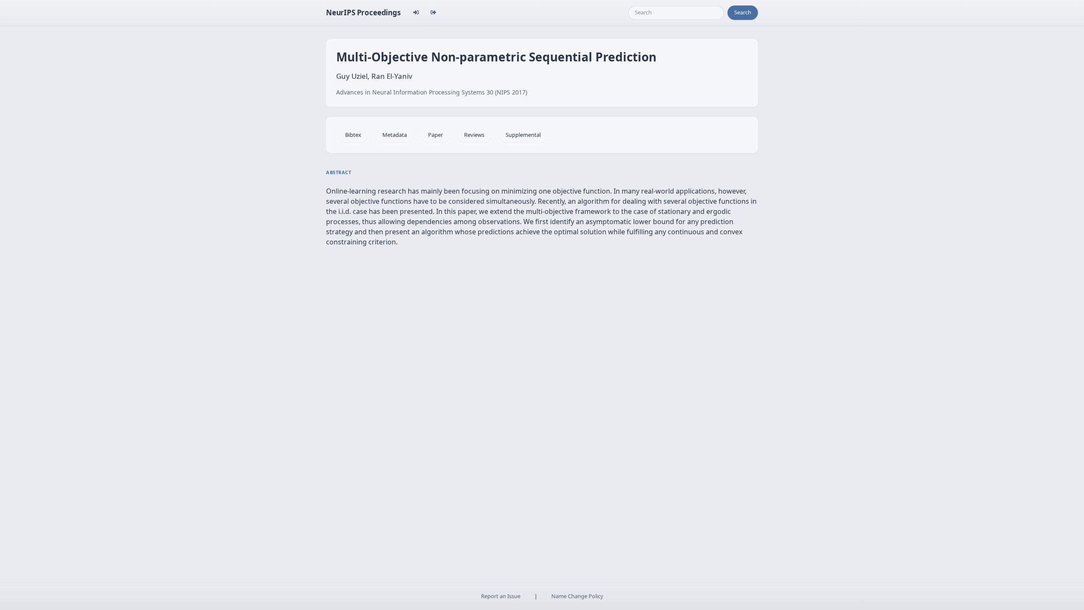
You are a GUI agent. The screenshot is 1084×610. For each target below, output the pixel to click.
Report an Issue (500, 596)
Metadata (394, 135)
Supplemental (523, 135)
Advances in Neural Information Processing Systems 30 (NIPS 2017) (431, 92)
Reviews (474, 135)
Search (742, 12)
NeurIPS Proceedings (363, 12)
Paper (435, 135)
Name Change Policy (577, 596)
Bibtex (353, 135)
